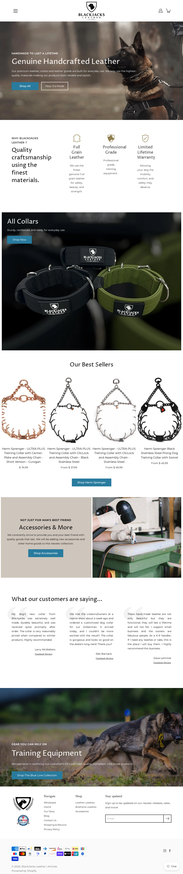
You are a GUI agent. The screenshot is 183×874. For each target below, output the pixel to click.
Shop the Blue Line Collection (37, 775)
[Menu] (15, 11)
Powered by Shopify (24, 870)
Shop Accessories (46, 553)
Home (47, 806)
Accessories (82, 811)
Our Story (49, 811)
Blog (46, 815)
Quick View (23, 410)
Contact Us (50, 820)
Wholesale (50, 802)
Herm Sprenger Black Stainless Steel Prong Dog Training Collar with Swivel (159, 453)
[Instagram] (164, 850)
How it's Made (54, 86)
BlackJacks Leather (34, 866)
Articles (52, 866)
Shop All (25, 86)
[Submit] (167, 819)
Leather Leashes (85, 802)
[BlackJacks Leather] (91, 11)
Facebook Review (43, 654)
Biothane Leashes (85, 806)
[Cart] (168, 11)
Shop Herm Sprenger (91, 482)
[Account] (161, 11)
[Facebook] (169, 850)
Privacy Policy (52, 829)
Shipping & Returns (55, 824)
